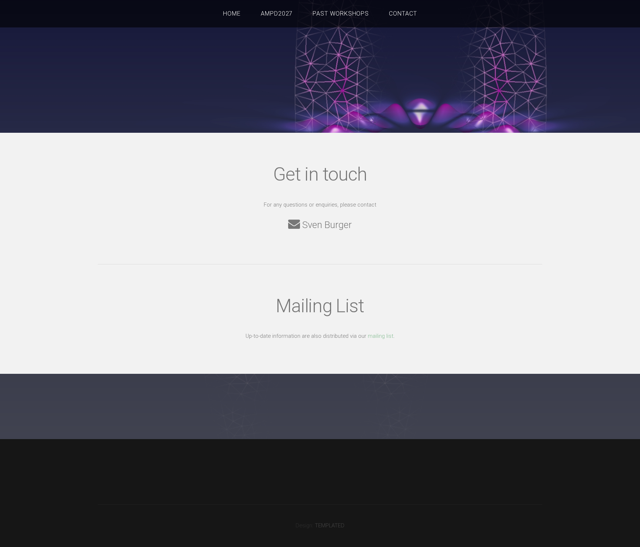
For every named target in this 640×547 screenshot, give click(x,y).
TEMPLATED (329, 525)
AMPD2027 (277, 13)
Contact (403, 13)
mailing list (380, 336)
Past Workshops (341, 13)
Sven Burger (326, 224)
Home (232, 13)
